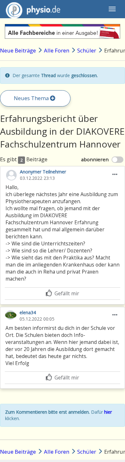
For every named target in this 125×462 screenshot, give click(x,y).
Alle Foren (56, 50)
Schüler (87, 50)
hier (108, 412)
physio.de (33, 9)
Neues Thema (32, 98)
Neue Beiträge (18, 50)
